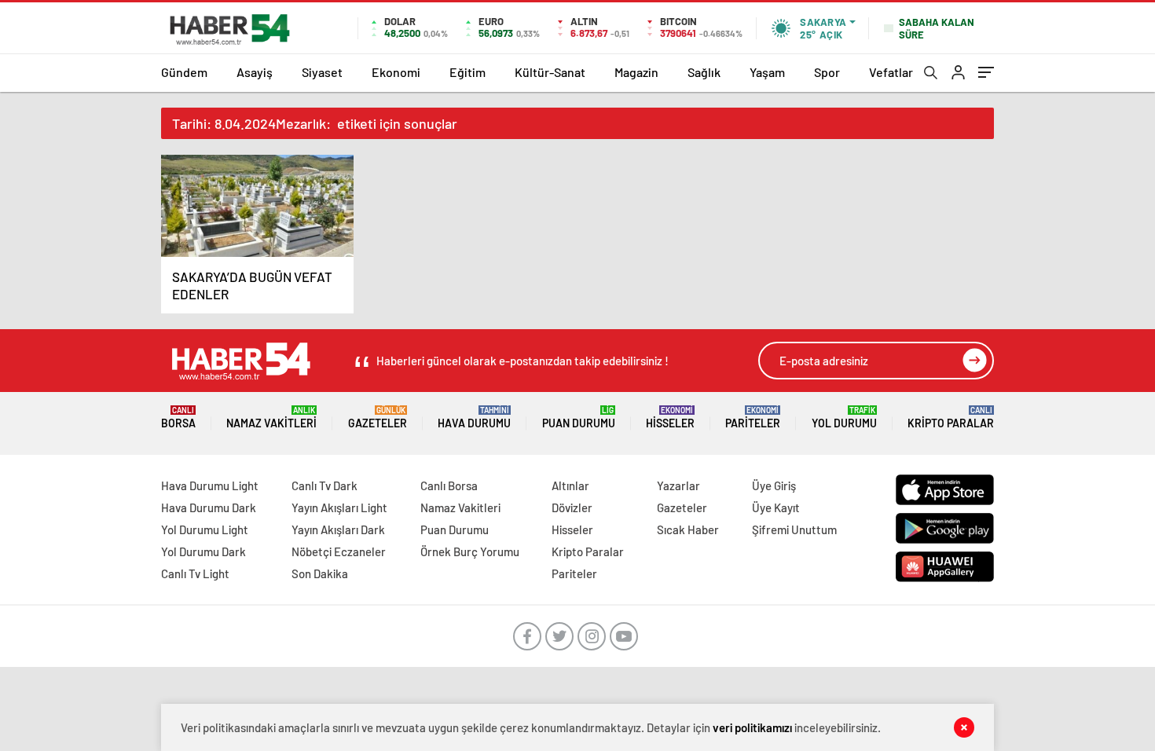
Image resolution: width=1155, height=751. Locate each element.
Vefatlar (891, 71)
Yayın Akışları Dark (338, 529)
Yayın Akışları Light (339, 507)
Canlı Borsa (449, 485)
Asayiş (254, 71)
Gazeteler (377, 417)
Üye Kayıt (776, 507)
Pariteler (752, 417)
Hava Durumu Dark (208, 507)
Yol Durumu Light (204, 529)
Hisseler (670, 417)
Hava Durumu (474, 417)
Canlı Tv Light (195, 573)
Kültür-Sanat (550, 71)
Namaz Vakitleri (271, 417)
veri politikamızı (752, 727)
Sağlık (704, 71)
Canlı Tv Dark (325, 485)
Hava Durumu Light (209, 485)
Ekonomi (396, 71)
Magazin (636, 71)
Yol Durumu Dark (203, 551)
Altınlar (570, 485)
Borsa (178, 417)
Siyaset (322, 71)
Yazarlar (678, 485)
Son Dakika (320, 573)
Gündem (184, 71)
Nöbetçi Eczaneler (339, 551)
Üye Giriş (774, 485)
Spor (827, 71)
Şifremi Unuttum (794, 529)
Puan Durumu (578, 417)
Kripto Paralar (951, 417)
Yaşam (767, 71)
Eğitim (467, 71)
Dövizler (572, 507)
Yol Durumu (844, 417)
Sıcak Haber (688, 529)
